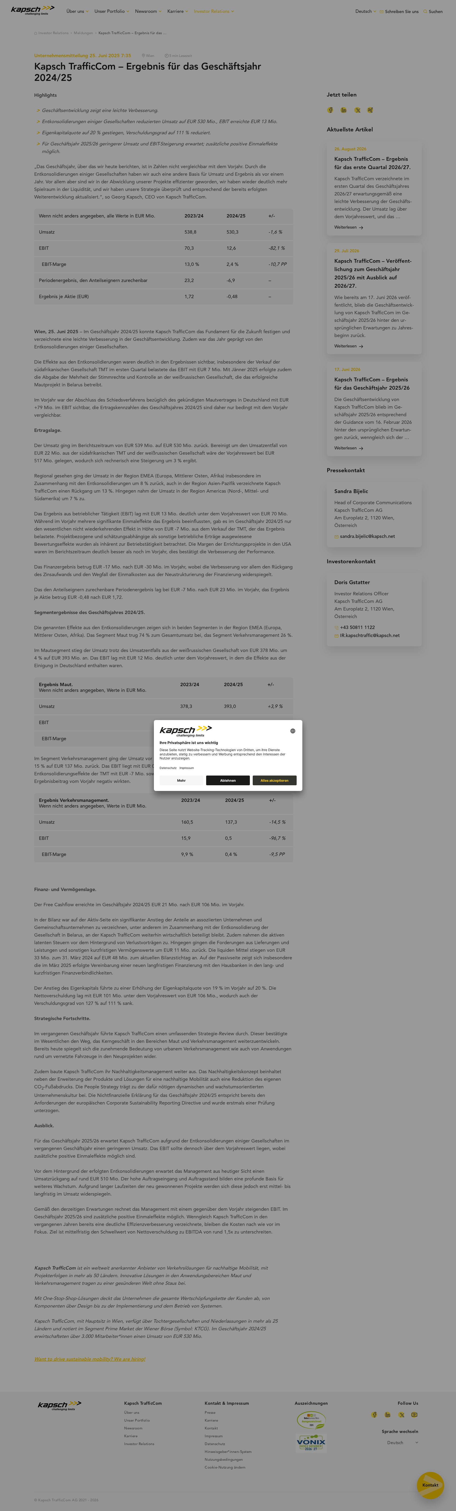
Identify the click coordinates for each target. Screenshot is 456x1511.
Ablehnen (228, 780)
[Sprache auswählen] (293, 731)
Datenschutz (168, 768)
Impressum (187, 768)
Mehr (181, 780)
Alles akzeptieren (275, 780)
